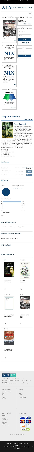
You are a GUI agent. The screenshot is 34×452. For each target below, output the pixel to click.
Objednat (29, 171)
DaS (3, 394)
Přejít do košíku (27, 23)
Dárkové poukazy (6, 425)
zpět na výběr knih (28, 119)
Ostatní (3, 423)
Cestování (4, 421)
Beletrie (3, 417)
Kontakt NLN (7, 1)
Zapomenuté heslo (26, 42)
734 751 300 (28, 380)
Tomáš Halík (5, 419)
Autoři (3, 393)
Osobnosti (4, 422)
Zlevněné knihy (22, 397)
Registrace (28, 44)
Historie (4, 415)
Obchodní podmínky (6, 392)
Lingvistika (4, 418)
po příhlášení (28, 167)
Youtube (17, 3)
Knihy (20, 392)
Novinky (21, 393)
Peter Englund (20, 124)
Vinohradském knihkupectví (17, 379)
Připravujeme (22, 396)
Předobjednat (25, 291)
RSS (14, 1)
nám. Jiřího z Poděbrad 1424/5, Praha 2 (11, 380)
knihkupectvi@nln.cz (26, 384)
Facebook (20, 1)
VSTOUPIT (13, 107)
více (15, 40)
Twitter (27, 1)
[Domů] (17, 8)
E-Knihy (20, 394)
